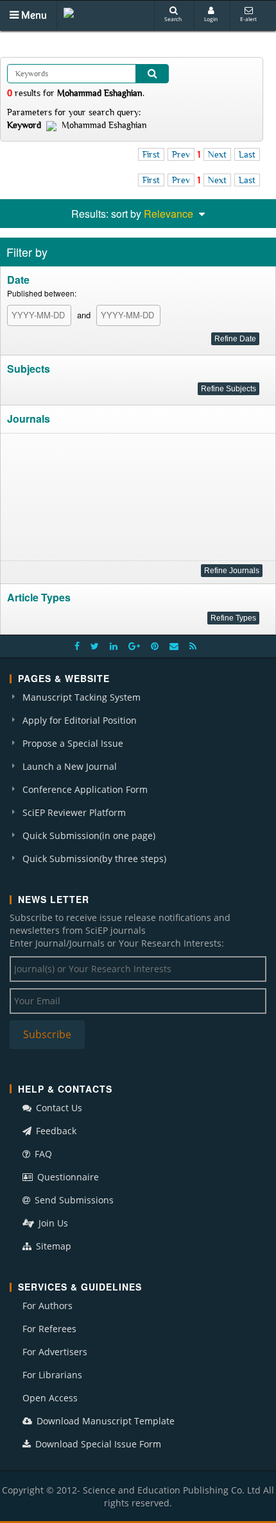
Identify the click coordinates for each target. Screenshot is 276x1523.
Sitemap (52, 1246)
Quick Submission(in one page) (88, 835)
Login (211, 18)
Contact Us (57, 1108)
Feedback (54, 1131)
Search (173, 18)
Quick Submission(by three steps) (94, 858)
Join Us (52, 1223)
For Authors (47, 1305)
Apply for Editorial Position (79, 720)
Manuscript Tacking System (81, 697)
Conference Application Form (85, 789)
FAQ (42, 1154)
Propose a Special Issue (72, 743)
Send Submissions (73, 1200)
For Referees (49, 1329)
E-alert (248, 18)
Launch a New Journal (69, 766)
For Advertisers (54, 1352)
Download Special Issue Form (97, 1444)
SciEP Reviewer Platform (74, 812)
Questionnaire (67, 1177)
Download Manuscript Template (104, 1421)
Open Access (50, 1398)
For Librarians (52, 1375)
